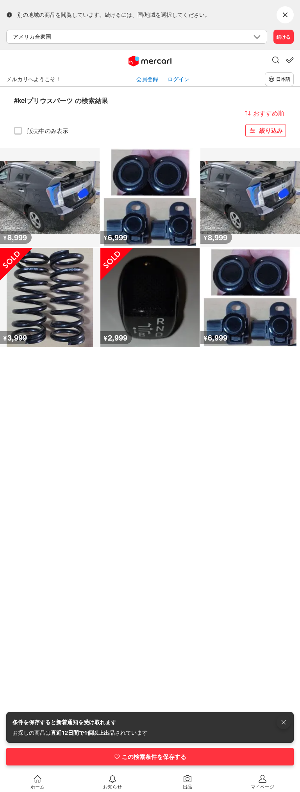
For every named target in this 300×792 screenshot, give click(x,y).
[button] (276, 61)
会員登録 (147, 79)
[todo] (290, 60)
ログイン (178, 79)
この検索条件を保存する (154, 756)
